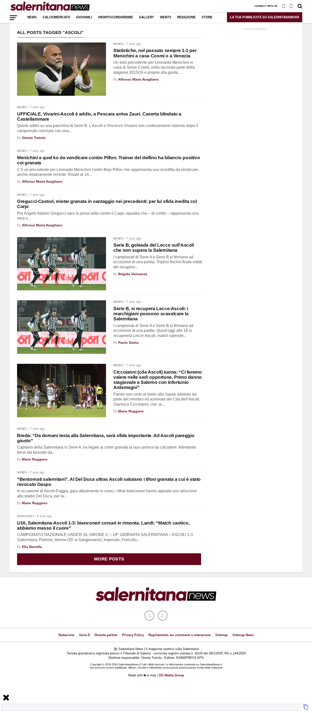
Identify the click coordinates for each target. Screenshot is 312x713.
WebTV (165, 17)
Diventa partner (106, 635)
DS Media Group (171, 675)
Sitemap (221, 635)
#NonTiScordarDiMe (115, 17)
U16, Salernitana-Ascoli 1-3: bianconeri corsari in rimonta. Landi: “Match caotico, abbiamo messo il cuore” (103, 525)
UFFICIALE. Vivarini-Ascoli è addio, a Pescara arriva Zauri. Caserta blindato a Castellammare (99, 116)
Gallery (146, 17)
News (32, 17)
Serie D (84, 635)
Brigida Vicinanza (132, 274)
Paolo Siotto (128, 343)
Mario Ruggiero (131, 411)
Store (207, 17)
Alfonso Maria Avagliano (138, 79)
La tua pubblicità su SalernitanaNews (264, 17)
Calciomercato (56, 17)
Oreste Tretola (33, 138)
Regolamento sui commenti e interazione (179, 635)
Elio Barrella (32, 547)
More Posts (109, 558)
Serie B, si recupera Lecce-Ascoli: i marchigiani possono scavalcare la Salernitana (150, 313)
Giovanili (84, 17)
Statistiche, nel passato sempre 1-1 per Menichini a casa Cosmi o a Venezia (154, 53)
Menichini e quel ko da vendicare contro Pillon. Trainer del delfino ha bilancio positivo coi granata (108, 160)
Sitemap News (243, 635)
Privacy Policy (133, 635)
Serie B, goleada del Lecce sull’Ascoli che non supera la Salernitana (153, 247)
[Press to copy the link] (306, 708)
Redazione (186, 17)
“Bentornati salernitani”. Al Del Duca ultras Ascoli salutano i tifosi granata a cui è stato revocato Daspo (109, 482)
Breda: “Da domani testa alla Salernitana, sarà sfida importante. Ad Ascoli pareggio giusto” (105, 438)
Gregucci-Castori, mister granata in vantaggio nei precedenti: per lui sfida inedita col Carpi (107, 204)
